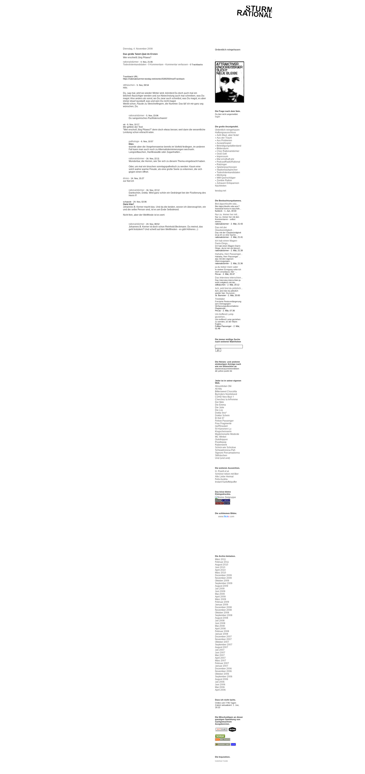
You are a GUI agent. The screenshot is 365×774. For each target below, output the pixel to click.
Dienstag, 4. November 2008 (138, 48)
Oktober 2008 (222, 612)
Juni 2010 (220, 567)
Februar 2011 (222, 562)
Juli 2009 (220, 588)
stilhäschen (129, 85)
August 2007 (221, 647)
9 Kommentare (155, 64)
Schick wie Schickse (225, 447)
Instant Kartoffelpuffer (226, 482)
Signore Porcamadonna (227, 452)
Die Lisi (219, 410)
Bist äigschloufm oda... (226, 203)
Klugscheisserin (223, 431)
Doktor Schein (222, 415)
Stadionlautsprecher (227, 169)
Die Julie (219, 407)
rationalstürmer (131, 62)
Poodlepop (220, 442)
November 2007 (223, 639)
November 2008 (223, 610)
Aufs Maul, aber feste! (228, 135)
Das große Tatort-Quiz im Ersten (140, 54)
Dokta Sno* (221, 412)
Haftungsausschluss (225, 132)
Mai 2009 (220, 594)
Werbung (221, 175)
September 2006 (223, 676)
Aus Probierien (224, 140)
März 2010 (220, 572)
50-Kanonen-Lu (223, 428)
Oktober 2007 (222, 642)
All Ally (218, 388)
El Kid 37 (219, 418)
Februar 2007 (222, 663)
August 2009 (221, 586)
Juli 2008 (220, 620)
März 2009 (220, 599)
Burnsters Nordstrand (226, 394)
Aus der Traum (224, 137)
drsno (126, 178)
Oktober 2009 (222, 580)
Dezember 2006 (223, 668)
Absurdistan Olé (223, 386)
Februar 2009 (222, 602)
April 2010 (220, 570)
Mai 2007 (220, 655)
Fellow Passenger (224, 420)
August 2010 (221, 564)
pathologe (134, 141)
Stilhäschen (221, 455)
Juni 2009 (220, 591)
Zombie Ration (224, 180)
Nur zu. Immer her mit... (227, 214)
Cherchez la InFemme (226, 399)
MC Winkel (220, 436)
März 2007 (220, 660)
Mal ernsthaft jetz (225, 159)
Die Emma (220, 404)
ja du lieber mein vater (226, 267)
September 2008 (223, 615)
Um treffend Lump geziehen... (224, 315)
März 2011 (220, 559)
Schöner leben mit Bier (227, 474)
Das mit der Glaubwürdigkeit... (224, 228)
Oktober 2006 (222, 674)
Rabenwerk (221, 444)
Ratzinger (222, 164)
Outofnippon (221, 439)
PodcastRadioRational (228, 161)
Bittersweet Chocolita (226, 391)
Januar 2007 (221, 666)
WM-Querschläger (226, 177)
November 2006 (223, 671)
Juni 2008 (220, 623)
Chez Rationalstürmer (228, 151)
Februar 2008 (222, 631)
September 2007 (223, 644)
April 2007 (220, 658)
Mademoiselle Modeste (227, 434)
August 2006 (221, 679)
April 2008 (220, 628)
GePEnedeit (221, 426)
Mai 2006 (220, 687)
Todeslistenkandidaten (134, 64)
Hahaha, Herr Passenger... (228, 254)
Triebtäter (220, 299)
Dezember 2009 (223, 575)
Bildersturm (223, 148)
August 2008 (221, 618)
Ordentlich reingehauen (227, 49)
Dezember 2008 (223, 607)
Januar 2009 (221, 604)
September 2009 (223, 583)
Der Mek (219, 402)
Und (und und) (222, 458)
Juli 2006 (220, 682)
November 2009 (223, 578)
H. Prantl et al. (222, 471)
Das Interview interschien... (229, 277)
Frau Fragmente (223, 423)
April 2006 (220, 690)
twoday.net (220, 190)
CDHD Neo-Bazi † (224, 396)
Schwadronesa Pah (225, 450)
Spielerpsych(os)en (227, 167)
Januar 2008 (221, 634)
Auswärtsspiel (224, 143)
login (217, 116)
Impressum (222, 156)
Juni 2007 (220, 652)
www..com (226, 516)
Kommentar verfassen (176, 64)
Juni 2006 (220, 684)
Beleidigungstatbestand (229, 145)
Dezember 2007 (223, 636)
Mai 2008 (220, 626)
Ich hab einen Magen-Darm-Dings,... (226, 242)
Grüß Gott (222, 153)
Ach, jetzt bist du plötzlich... (229, 288)
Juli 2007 (220, 650)
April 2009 (220, 596)
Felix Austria (221, 479)
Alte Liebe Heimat (224, 476)
